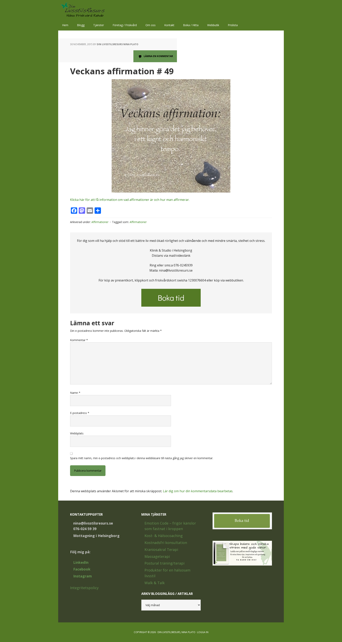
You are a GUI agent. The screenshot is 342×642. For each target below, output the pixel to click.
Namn (75, 393)
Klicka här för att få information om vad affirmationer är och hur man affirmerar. (129, 199)
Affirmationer (99, 222)
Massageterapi (157, 556)
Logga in (202, 632)
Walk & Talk (154, 582)
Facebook (81, 569)
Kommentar (79, 340)
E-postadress (79, 413)
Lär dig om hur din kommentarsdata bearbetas (198, 491)
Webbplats (77, 433)
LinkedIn (80, 562)
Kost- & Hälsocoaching (163, 535)
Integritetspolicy (84, 587)
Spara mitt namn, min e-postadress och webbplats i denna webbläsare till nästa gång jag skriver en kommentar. (141, 458)
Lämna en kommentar (158, 56)
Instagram (82, 576)
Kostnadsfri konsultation (165, 542)
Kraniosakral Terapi (161, 549)
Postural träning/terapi (164, 563)
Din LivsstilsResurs (84, 10)
